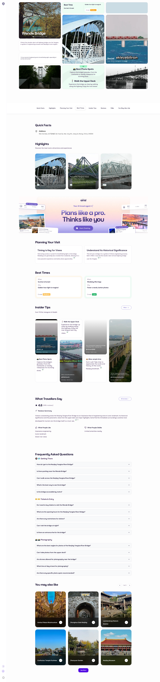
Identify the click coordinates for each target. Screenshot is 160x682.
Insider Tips (92, 108)
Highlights (52, 108)
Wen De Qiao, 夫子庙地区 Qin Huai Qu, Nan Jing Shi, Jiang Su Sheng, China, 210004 (66, 134)
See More (83, 670)
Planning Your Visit (66, 108)
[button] (33, 36)
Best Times (80, 108)
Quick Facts (40, 108)
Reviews (103, 108)
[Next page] (129, 585)
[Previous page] (120, 585)
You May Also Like (124, 108)
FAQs (112, 108)
